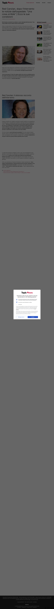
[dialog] (27, 304)
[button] (27, 304)
